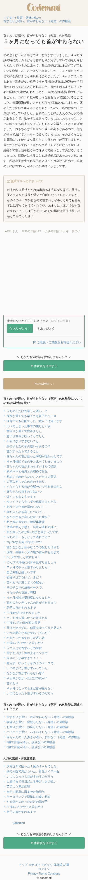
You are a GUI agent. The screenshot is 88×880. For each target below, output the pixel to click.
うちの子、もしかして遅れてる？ (29, 537)
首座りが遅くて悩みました (24, 431)
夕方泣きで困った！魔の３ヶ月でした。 (33, 766)
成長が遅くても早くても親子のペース (31, 416)
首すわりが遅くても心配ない (26, 582)
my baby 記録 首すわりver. (24, 542)
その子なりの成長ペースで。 (26, 587)
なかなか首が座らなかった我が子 (29, 517)
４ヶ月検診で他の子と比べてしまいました (34, 461)
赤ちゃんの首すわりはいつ (24, 491)
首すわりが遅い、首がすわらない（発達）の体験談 (40, 717)
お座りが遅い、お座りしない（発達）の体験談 (37, 727)
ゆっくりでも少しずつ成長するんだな (31, 501)
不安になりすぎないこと (23, 441)
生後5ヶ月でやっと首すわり (25, 642)
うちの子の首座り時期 (21, 592)
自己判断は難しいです (21, 572)
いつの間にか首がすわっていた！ (29, 633)
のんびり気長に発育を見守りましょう (31, 562)
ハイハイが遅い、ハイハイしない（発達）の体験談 (40, 732)
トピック (47, 864)
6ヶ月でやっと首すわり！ (23, 557)
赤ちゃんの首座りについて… (26, 512)
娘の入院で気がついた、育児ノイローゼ (33, 771)
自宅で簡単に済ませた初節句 (26, 791)
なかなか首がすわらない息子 (26, 673)
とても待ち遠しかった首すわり (27, 617)
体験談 (58, 864)
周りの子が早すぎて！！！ (24, 658)
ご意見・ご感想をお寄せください (58, 342)
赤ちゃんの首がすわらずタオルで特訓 (31, 466)
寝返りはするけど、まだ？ (24, 577)
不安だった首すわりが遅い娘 (26, 638)
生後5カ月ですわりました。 (25, 612)
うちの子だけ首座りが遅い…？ (27, 411)
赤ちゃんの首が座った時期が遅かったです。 (36, 456)
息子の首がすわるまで (21, 607)
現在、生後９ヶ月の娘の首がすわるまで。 (34, 552)
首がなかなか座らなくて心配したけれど (33, 547)
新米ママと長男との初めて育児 (27, 471)
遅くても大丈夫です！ (21, 496)
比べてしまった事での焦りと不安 (29, 426)
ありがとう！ (21, 328)
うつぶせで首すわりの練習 (24, 648)
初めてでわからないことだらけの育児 (31, 476)
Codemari (18, 823)
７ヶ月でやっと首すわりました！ (29, 567)
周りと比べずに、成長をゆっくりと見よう (34, 627)
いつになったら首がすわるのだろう (30, 693)
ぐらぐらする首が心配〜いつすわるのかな (34, 486)
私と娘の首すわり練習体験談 (26, 521)
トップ (23, 864)
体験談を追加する (45, 366)
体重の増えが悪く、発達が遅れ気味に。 (33, 527)
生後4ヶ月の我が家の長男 (23, 622)
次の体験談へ (43, 384)
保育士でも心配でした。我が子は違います (34, 421)
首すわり (12, 683)
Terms (43, 873)
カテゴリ (34, 864)
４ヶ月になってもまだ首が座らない (30, 688)
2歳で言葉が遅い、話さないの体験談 (31, 742)
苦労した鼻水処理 (18, 786)
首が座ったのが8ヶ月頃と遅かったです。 (34, 532)
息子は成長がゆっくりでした (26, 436)
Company (54, 873)
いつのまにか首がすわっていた (27, 668)
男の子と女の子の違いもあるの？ (29, 446)
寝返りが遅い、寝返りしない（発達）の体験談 (37, 722)
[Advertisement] (44, 274)
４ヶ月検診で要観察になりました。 (30, 597)
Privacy (33, 873)
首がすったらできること (23, 451)
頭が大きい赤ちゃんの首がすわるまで (31, 602)
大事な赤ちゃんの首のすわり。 (27, 481)
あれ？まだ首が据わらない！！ (27, 506)
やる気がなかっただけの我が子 (27, 678)
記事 (66, 864)
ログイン (44, 869)
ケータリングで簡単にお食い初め (29, 796)
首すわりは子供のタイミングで (27, 653)
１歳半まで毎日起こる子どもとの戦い (31, 781)
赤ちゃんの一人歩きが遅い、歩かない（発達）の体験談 (43, 737)
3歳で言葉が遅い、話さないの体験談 (31, 747)
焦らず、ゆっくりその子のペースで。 (31, 663)
